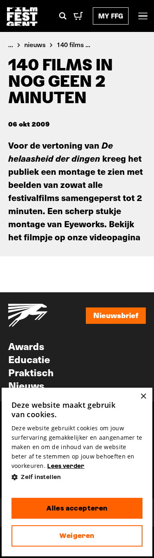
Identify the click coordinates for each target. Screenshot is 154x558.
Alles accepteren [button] (76, 508)
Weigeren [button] (77, 536)
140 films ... (73, 44)
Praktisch (31, 372)
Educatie (29, 359)
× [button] (143, 396)
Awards (26, 346)
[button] (77, 477)
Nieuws (26, 385)
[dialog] (77, 472)
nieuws (35, 44)
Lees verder (65, 466)
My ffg (110, 15)
